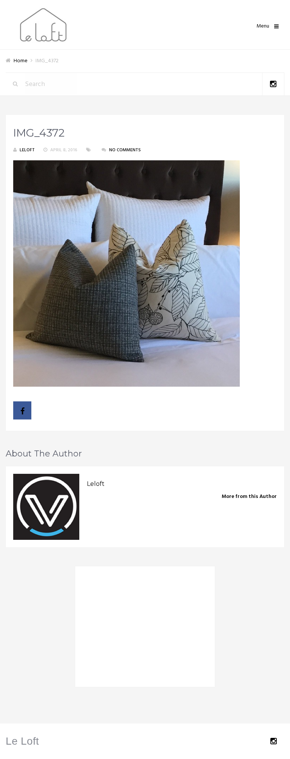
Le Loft (22, 741)
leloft (27, 150)
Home (21, 61)
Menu (262, 26)
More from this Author (249, 496)
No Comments (125, 150)
